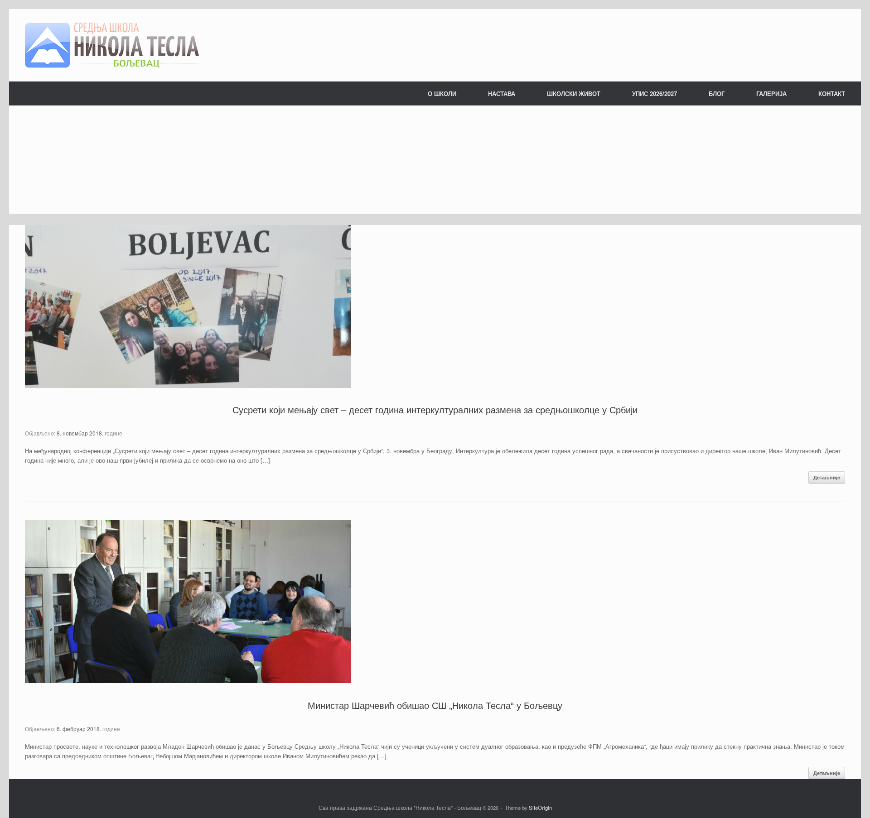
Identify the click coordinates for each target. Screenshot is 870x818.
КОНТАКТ (831, 93)
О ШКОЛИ (442, 93)
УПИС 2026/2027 (654, 93)
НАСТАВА (501, 93)
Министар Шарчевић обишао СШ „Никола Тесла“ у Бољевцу (435, 705)
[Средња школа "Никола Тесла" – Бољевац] (112, 45)
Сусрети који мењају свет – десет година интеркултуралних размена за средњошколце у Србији (435, 409)
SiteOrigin (540, 807)
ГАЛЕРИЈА (771, 93)
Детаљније (826, 477)
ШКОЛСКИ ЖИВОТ (573, 93)
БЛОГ (717, 93)
